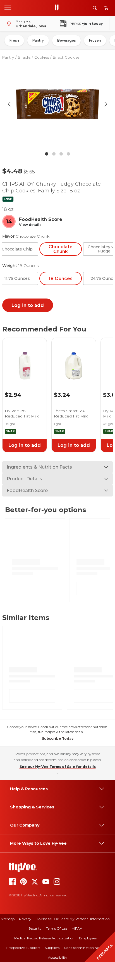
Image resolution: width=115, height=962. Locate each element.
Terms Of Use (56, 928)
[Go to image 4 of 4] (68, 154)
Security (35, 928)
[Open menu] (7, 7)
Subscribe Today (57, 738)
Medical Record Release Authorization (44, 938)
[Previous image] (9, 104)
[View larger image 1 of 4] (58, 104)
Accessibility (57, 957)
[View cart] (106, 8)
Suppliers (52, 948)
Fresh (14, 40)
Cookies (41, 57)
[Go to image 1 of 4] (46, 154)
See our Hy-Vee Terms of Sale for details (58, 767)
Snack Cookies (66, 57)
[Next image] (105, 104)
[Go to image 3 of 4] (61, 154)
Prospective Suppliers (23, 948)
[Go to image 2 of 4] (54, 154)
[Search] (94, 8)
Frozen (95, 40)
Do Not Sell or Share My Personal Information (73, 919)
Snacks (24, 57)
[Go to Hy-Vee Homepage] (58, 7)
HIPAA (77, 928)
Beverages (66, 40)
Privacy (25, 919)
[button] (30, 225)
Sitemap (8, 919)
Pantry (38, 40)
